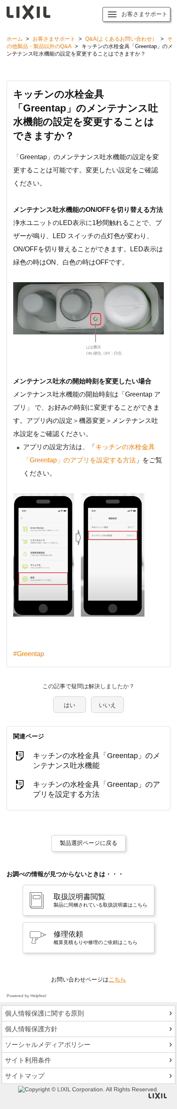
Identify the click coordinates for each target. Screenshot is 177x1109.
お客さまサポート (54, 39)
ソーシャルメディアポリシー (48, 1044)
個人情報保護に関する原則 (44, 1013)
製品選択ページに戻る (88, 843)
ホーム (15, 39)
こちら (117, 979)
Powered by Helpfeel (26, 995)
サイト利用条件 (28, 1060)
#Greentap (28, 653)
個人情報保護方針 (31, 1028)
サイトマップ (24, 1075)
